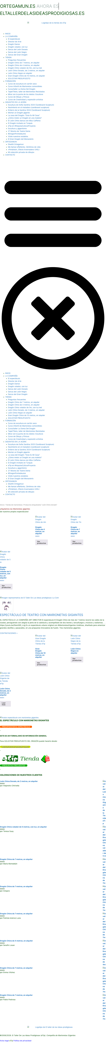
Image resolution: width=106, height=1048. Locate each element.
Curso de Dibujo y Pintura (18, 97)
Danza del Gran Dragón (17, 55)
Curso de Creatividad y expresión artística (25, 100)
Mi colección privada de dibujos (21, 152)
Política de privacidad (22, 1041)
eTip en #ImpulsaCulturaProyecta (22, 126)
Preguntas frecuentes (17, 60)
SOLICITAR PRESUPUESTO (19, 78)
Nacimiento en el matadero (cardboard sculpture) (28, 107)
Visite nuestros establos (18, 136)
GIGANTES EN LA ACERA (15, 102)
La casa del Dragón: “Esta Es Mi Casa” (24, 115)
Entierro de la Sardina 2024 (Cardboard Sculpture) (29, 110)
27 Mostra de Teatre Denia (19, 131)
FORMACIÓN (10, 81)
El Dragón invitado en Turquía (20, 123)
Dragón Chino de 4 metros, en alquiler (24, 65)
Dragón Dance (14, 44)
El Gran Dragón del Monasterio (20, 139)
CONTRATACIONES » (8, 633)
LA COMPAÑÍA (11, 36)
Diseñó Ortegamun (16, 144)
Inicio (2, 505)
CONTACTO (10, 155)
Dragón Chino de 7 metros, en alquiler (23, 63)
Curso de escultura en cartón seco (22, 84)
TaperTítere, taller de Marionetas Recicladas (26, 92)
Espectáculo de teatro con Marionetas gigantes (41, 615)
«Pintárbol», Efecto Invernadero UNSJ (23, 150)
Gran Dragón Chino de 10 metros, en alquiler (26, 76)
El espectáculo (14, 39)
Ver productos (41, 542)
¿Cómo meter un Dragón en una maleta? (25, 118)
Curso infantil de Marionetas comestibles (25, 86)
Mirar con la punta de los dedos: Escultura (25, 94)
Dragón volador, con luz (18, 47)
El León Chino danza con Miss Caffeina (24, 121)
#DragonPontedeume (17, 134)
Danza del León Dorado (18, 49)
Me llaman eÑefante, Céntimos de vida (24, 147)
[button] (53, 265)
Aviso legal (4, 1041)
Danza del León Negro (17, 52)
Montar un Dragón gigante (19, 113)
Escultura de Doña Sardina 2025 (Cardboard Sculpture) (31, 105)
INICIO (7, 34)
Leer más (4, 704)
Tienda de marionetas (13, 505)
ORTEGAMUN (11, 142)
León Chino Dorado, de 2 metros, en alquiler (26, 71)
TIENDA (8, 57)
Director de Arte (14, 42)
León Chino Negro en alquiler (20, 73)
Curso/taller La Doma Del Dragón (21, 89)
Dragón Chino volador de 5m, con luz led (25, 68)
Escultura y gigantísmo (17, 128)
